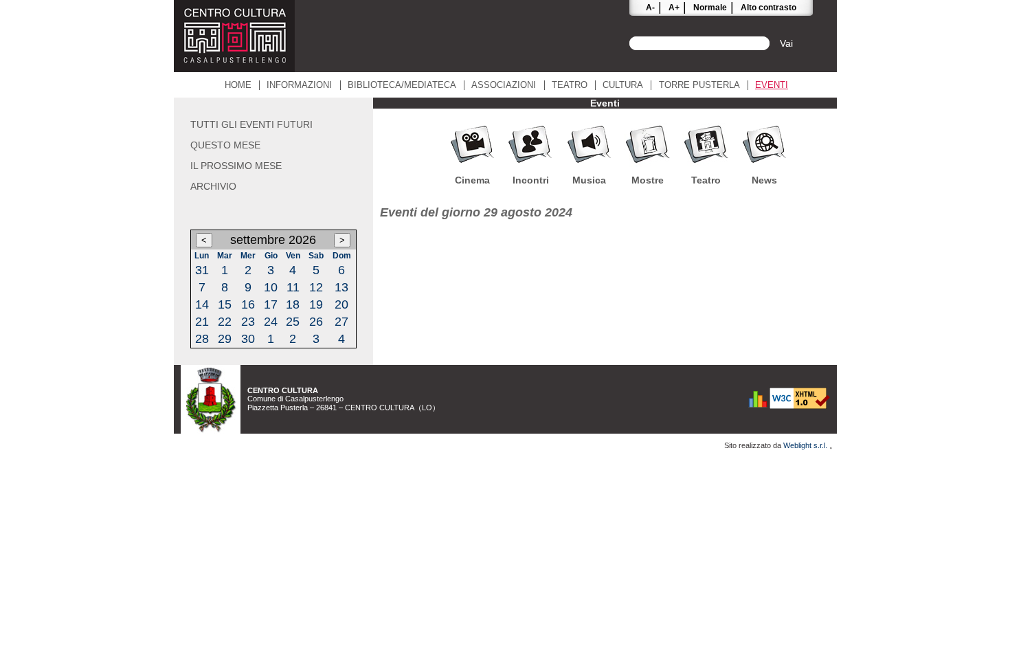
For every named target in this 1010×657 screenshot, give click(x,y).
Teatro (569, 85)
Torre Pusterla (699, 85)
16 (248, 304)
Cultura (623, 85)
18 (293, 304)
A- (650, 7)
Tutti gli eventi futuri (251, 124)
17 (271, 304)
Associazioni (503, 85)
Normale (710, 7)
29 (225, 339)
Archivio (213, 186)
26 (316, 321)
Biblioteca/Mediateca (402, 85)
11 (293, 287)
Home (238, 85)
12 (316, 287)
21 (202, 321)
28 (202, 339)
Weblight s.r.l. (806, 445)
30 (248, 339)
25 (293, 321)
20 (341, 304)
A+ (674, 7)
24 (271, 321)
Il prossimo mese (236, 165)
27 (341, 321)
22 (225, 321)
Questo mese (225, 145)
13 (341, 287)
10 (271, 287)
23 (248, 321)
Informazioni (299, 85)
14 (202, 304)
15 (225, 304)
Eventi (771, 85)
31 (202, 270)
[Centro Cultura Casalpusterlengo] (234, 68)
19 (316, 304)
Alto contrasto (768, 7)
